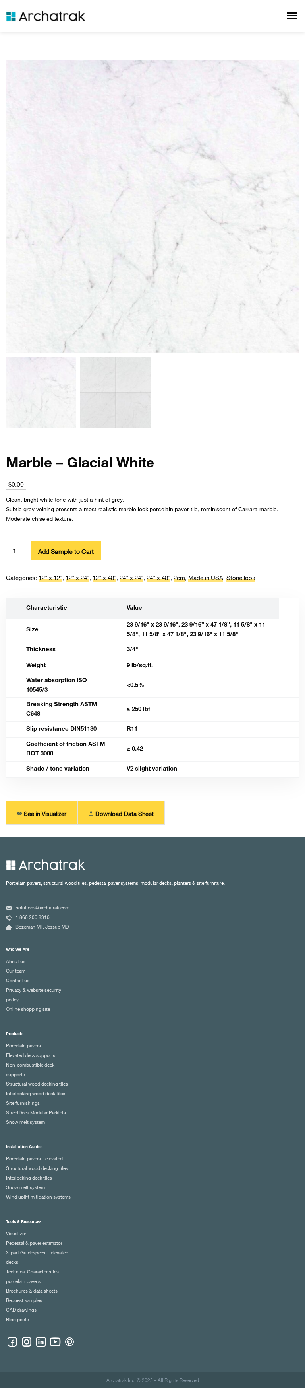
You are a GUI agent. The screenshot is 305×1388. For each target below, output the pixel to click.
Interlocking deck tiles (29, 1177)
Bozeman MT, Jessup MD (42, 926)
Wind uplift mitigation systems (38, 1196)
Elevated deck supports (30, 1055)
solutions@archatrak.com (42, 907)
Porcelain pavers (23, 1045)
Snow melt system (25, 1122)
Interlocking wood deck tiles (35, 1093)
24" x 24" (131, 577)
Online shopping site (28, 1009)
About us (15, 961)
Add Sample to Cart (66, 551)
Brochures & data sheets (32, 1290)
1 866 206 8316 (32, 917)
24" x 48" (158, 577)
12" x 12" (50, 577)
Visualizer (16, 1233)
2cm (179, 577)
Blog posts (17, 1319)
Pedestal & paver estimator (34, 1243)
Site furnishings (23, 1103)
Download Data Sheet (124, 813)
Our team (15, 971)
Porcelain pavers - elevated (34, 1158)
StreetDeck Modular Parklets (36, 1112)
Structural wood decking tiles (37, 1083)
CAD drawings (21, 1309)
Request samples (24, 1300)
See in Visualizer (45, 813)
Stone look (240, 577)
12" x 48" (104, 577)
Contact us (17, 980)
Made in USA (205, 577)
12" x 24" (77, 577)
